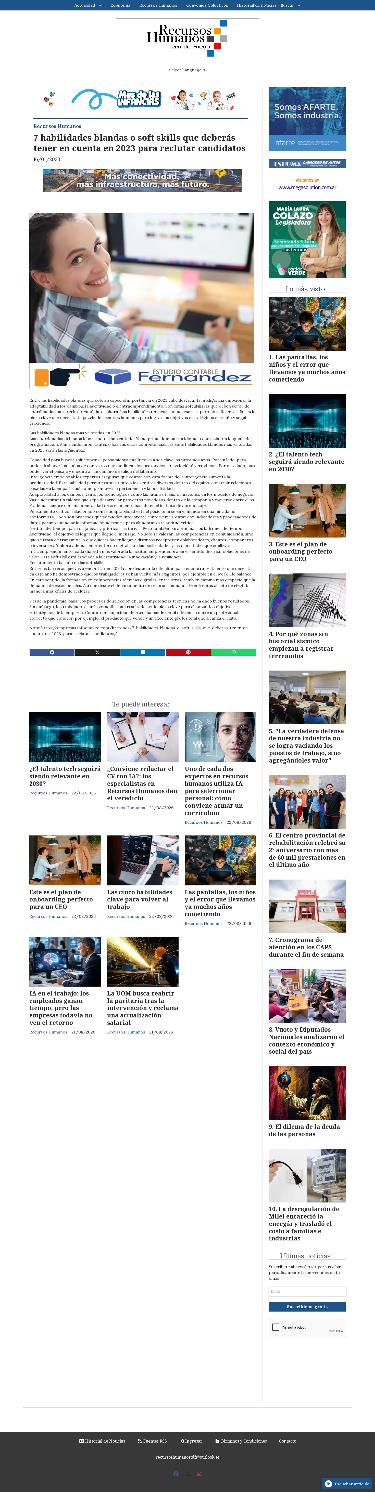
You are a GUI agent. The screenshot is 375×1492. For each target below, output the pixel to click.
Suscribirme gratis (307, 1307)
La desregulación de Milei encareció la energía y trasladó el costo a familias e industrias (304, 1223)
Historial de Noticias (104, 1441)
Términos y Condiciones (243, 1441)
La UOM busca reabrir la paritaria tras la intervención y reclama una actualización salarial (143, 1008)
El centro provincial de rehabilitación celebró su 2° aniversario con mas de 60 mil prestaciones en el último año (307, 850)
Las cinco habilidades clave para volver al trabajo (139, 899)
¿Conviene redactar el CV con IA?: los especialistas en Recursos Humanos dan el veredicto (142, 783)
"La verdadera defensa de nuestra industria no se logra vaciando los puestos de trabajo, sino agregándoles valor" (306, 745)
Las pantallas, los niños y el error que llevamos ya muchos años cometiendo (220, 903)
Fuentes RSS (154, 1441)
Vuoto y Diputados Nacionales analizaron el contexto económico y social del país (307, 1040)
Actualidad (84, 5)
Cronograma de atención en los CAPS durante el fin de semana (306, 947)
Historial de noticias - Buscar (265, 5)
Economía (120, 5)
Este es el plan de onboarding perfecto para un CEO (61, 899)
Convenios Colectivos (207, 5)
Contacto (287, 1441)
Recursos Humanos (158, 5)
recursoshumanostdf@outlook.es (188, 1457)
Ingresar (193, 1441)
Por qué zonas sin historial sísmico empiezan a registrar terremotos (301, 645)
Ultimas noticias (305, 1256)
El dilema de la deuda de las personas (304, 1130)
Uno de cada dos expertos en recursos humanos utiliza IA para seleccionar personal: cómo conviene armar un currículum (216, 791)
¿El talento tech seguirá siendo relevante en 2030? (65, 776)
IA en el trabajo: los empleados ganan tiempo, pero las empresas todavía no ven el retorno (60, 1008)
